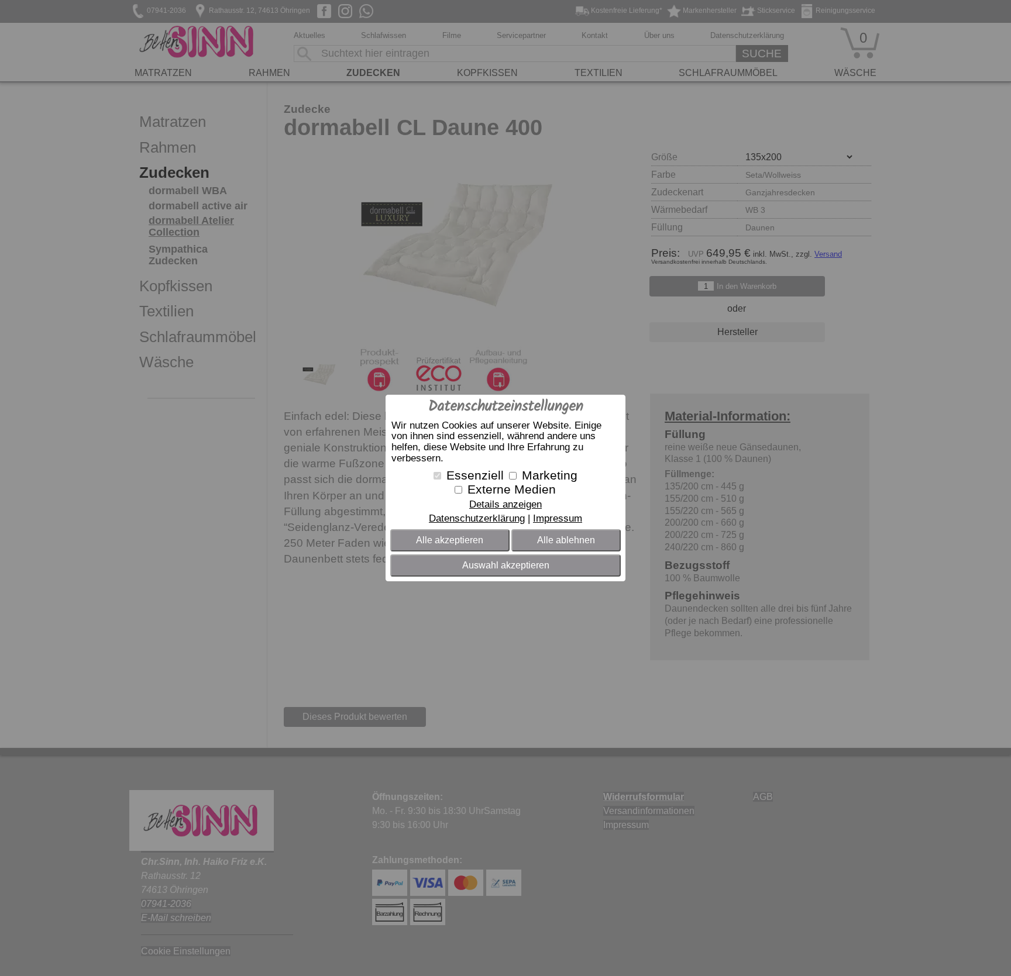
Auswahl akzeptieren (505, 565)
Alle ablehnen (566, 540)
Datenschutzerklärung (477, 518)
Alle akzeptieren (449, 540)
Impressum (557, 518)
